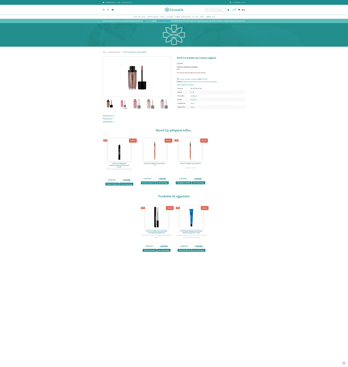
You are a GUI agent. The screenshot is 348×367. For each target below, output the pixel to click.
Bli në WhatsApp (126, 184)
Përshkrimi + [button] (109, 115)
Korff (200, 82)
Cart (234, 10)
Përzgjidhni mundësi (183, 183)
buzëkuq (185, 82)
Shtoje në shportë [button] (112, 184)
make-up (205, 82)
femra (195, 82)
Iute (133, 21)
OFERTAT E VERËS (153, 21)
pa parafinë (213, 82)
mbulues (193, 100)
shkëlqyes (193, 96)
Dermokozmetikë (114, 52)
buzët (191, 82)
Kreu (104, 52)
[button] (228, 10)
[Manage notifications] (343, 363)
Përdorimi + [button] (108, 118)
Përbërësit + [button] (108, 121)
